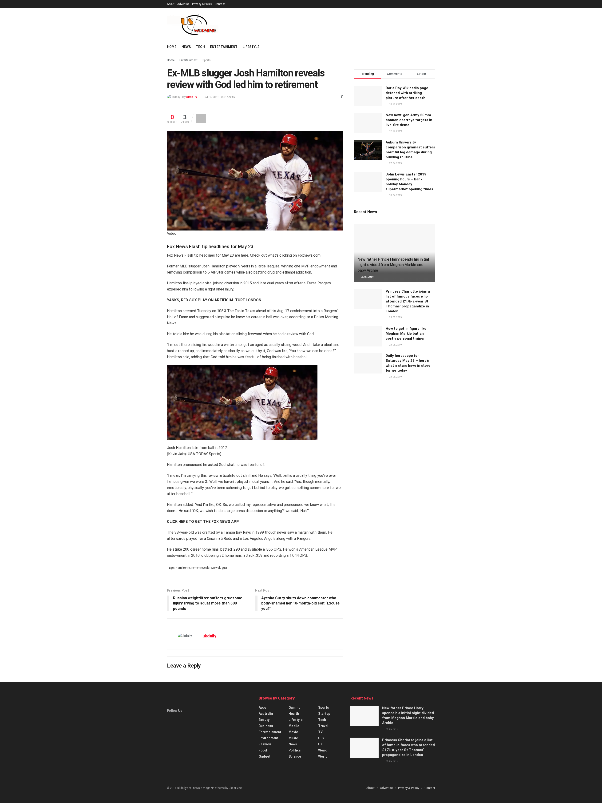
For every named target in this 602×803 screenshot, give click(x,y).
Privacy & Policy (202, 4)
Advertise (183, 4)
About (170, 4)
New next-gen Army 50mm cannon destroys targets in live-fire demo (409, 120)
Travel (323, 726)
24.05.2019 (212, 97)
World (323, 756)
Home (171, 47)
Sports (206, 60)
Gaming (295, 707)
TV (320, 732)
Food (263, 750)
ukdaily (191, 97)
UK (320, 744)
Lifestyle (251, 47)
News (186, 47)
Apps (262, 707)
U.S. (321, 738)
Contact (220, 4)
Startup (324, 714)
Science (295, 756)
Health (294, 714)
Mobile (294, 726)
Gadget (264, 756)
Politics (295, 750)
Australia (266, 714)
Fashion (265, 744)
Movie (293, 732)
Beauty (264, 720)
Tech (200, 47)
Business (266, 726)
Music (293, 738)
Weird (322, 750)
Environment (268, 738)
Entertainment (224, 47)
